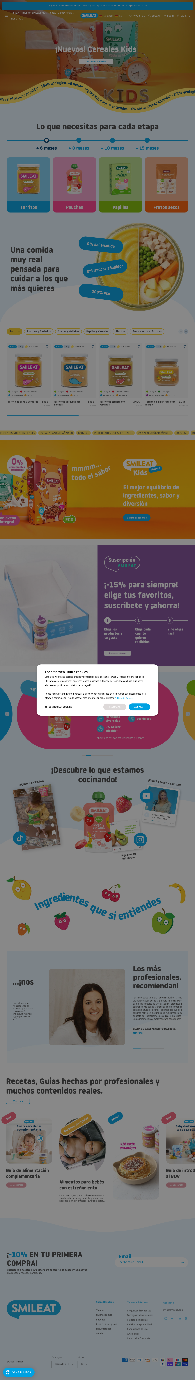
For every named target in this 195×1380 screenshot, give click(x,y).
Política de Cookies (124, 697)
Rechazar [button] (115, 706)
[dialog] (97, 690)
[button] (58, 706)
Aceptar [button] (139, 706)
